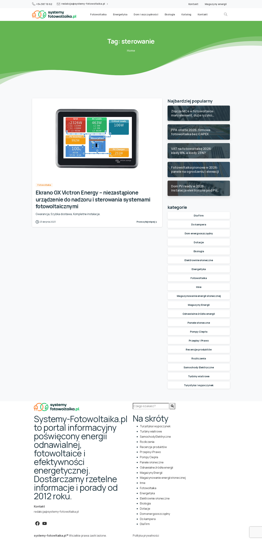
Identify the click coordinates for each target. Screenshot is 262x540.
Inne (198, 287)
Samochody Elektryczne (199, 367)
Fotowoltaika (199, 278)
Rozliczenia (198, 358)
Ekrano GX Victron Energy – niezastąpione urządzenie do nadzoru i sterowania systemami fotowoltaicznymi (93, 199)
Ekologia (199, 251)
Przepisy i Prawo (199, 340)
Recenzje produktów (199, 349)
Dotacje (199, 242)
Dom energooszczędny (199, 233)
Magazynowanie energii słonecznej (199, 296)
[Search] (172, 406)
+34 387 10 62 (44, 4)
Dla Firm (199, 215)
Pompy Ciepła (198, 331)
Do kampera (198, 224)
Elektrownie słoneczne (198, 260)
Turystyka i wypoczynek (199, 385)
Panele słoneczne (198, 322)
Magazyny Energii (199, 305)
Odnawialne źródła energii (199, 313)
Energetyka (199, 269)
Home (131, 51)
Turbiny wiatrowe (198, 376)
